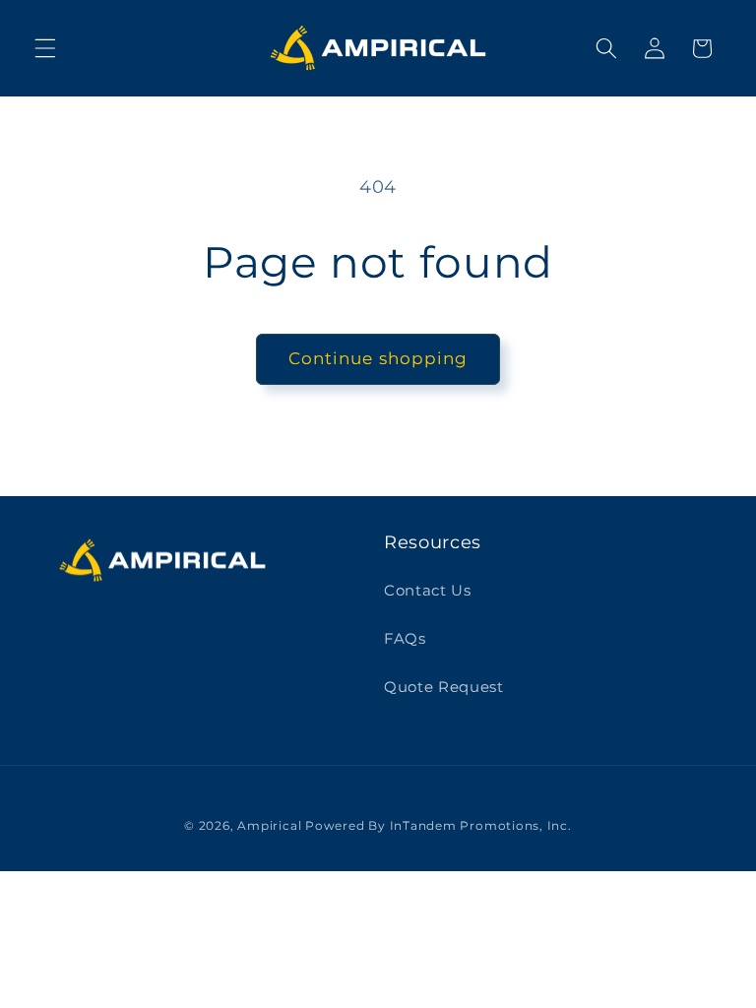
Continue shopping (378, 358)
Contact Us (428, 590)
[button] (45, 48)
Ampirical (269, 825)
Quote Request (444, 686)
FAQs (405, 638)
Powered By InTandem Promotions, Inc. (438, 825)
